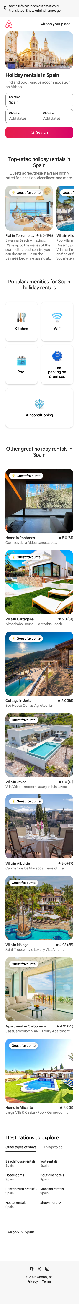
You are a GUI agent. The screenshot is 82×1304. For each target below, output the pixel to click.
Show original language (43, 10)
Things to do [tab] (53, 1147)
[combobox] (39, 102)
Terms (46, 1281)
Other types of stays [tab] (20, 1147)
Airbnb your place (55, 24)
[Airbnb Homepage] (8, 24)
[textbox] (22, 118)
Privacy (32, 1281)
